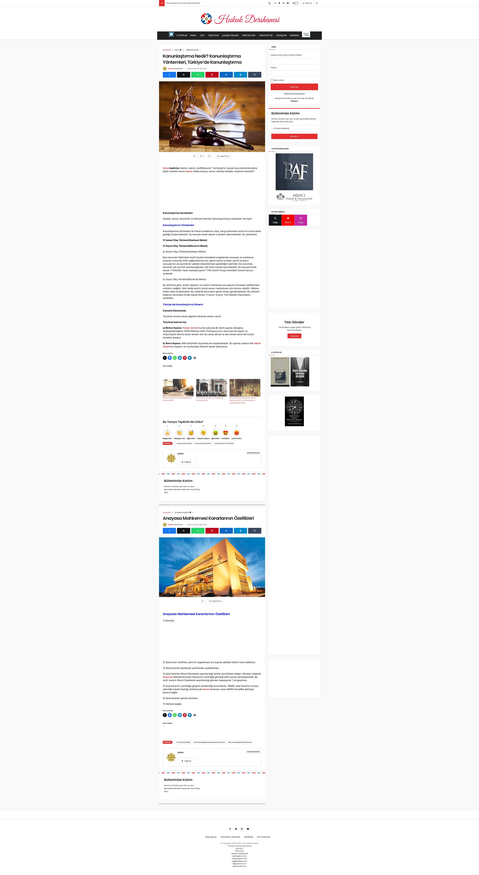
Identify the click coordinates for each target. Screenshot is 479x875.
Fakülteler (213, 35)
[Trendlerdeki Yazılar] (162, 3)
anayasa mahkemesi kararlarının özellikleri (209, 742)
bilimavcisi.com (239, 866)
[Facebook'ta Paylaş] (169, 75)
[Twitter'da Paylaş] (183, 75)
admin (171, 68)
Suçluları (170, 3)
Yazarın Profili (253, 453)
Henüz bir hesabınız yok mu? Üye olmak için (294, 99)
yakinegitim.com (239, 856)
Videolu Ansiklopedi (239, 853)
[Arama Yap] (270, 3)
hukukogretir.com (239, 858)
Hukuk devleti (190, 327)
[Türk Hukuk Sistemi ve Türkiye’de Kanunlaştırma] (211, 388)
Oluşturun (294, 336)
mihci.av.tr (239, 851)
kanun (189, 171)
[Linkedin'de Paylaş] (226, 75)
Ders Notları (248, 35)
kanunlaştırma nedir (184, 443)
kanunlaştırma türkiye (203, 443)
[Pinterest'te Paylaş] (212, 75)
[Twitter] (279, 3)
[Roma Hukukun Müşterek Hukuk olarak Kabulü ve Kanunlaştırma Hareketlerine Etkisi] (245, 388)
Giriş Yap (308, 3)
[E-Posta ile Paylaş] (254, 75)
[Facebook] (275, 3)
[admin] (172, 458)
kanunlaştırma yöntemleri (224, 443)
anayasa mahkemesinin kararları (240, 742)
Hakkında (294, 35)
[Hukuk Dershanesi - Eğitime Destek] (239, 19)
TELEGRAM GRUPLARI (230, 837)
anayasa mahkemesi (183, 742)
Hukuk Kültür (265, 35)
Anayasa (168, 677)
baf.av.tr (239, 848)
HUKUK (193, 35)
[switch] (295, 3)
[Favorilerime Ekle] (194, 156)
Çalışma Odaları (230, 35)
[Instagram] (283, 3)
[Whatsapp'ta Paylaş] (197, 75)
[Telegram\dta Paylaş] (240, 75)
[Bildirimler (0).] (317, 3)
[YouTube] (288, 3)
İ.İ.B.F (202, 35)
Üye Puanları (263, 837)
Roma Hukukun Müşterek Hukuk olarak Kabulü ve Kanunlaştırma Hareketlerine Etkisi (243, 400)
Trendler (248, 837)
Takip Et (187, 462)
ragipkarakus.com (239, 861)
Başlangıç (211, 837)
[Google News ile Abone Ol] (223, 156)
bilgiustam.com (239, 863)
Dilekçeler (281, 35)
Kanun (166, 168)
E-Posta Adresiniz (281, 128)
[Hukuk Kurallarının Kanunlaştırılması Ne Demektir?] (178, 388)
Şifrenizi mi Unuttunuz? (294, 93)
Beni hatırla (278, 80)
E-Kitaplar (182, 35)
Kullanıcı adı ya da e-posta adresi (286, 55)
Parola (274, 67)
